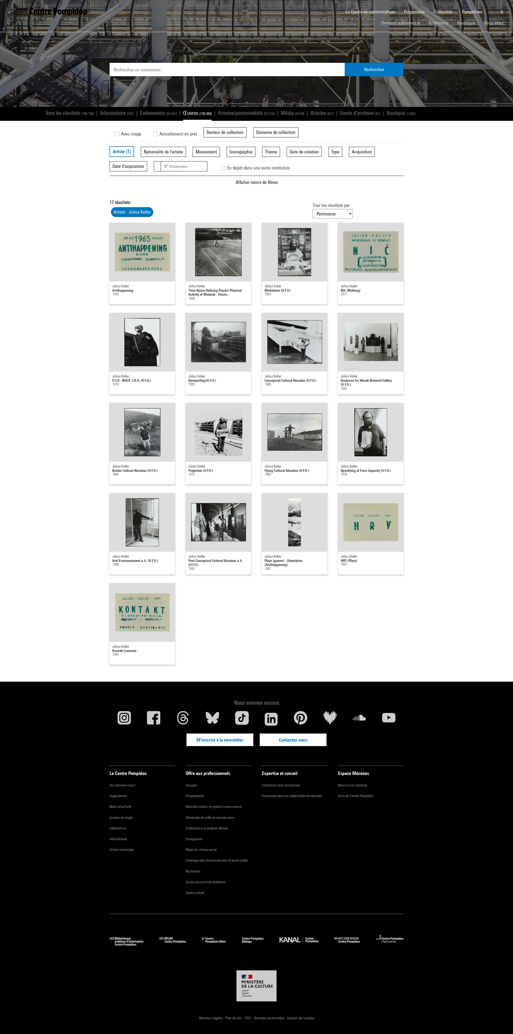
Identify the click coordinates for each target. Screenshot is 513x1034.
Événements (158, 113)
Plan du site (234, 1018)
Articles (322, 113)
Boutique (468, 23)
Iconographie (241, 152)
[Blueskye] (212, 719)
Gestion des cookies (300, 1018)
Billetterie (439, 23)
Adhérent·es (118, 828)
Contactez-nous (293, 740)
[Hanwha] (389, 944)
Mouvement (206, 152)
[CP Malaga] (256, 944)
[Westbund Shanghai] (351, 944)
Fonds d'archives (360, 113)
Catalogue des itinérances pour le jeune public (217, 860)
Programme (415, 11)
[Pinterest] (300, 719)
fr (502, 11)
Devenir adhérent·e (402, 23)
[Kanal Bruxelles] (302, 944)
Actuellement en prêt (177, 134)
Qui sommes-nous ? (123, 785)
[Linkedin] (271, 719)
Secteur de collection (225, 132)
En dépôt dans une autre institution (258, 168)
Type (335, 152)
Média (292, 113)
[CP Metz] (218, 944)
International (118, 839)
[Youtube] (388, 719)
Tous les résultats (69, 113)
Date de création (304, 152)
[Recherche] (492, 9)
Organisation (118, 796)
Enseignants (194, 839)
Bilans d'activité (120, 806)
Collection (443, 11)
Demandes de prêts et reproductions (210, 817)
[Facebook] (153, 719)
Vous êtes (494, 23)
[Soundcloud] (359, 719)
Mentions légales (211, 1018)
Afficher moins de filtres (257, 182)
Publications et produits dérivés (207, 828)
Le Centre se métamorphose (372, 11)
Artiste (122, 151)
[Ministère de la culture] (256, 985)
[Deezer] (330, 719)
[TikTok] (241, 719)
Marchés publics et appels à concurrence (214, 806)
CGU (248, 1018)
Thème (271, 152)
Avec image (130, 134)
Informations (117, 113)
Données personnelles (269, 1018)
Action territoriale (122, 849)
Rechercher (374, 69)
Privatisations (195, 796)
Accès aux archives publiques (206, 882)
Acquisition (362, 152)
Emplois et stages (121, 817)
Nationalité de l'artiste (163, 152)
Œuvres (197, 113)
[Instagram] (124, 719)
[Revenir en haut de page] (500, 1021)
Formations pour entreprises (281, 785)
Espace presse (195, 892)
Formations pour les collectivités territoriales (292, 796)
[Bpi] (130, 944)
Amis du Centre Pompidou (355, 796)
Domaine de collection (276, 132)
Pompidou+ (473, 11)
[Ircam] (176, 944)
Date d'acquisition (128, 166)
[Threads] (183, 719)
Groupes (191, 785)
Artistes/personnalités (246, 113)
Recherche (193, 871)
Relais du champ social (201, 849)
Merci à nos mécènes (352, 785)
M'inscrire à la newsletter (219, 740)
